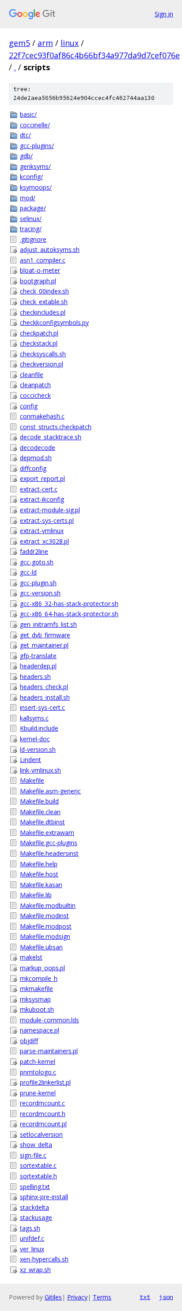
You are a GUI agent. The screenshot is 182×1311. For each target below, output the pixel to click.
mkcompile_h (38, 978)
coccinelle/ (35, 125)
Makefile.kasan (41, 884)
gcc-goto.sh (36, 562)
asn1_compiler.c (42, 260)
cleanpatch (35, 385)
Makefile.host (39, 874)
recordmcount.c (42, 1103)
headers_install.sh (45, 697)
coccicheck (35, 395)
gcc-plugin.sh (38, 583)
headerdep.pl (38, 666)
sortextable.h (38, 1176)
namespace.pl (39, 1030)
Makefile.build (39, 801)
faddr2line (34, 551)
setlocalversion (41, 1134)
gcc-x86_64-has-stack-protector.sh (69, 614)
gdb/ (26, 156)
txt (145, 1297)
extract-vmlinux (42, 530)
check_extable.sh (44, 301)
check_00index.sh (44, 291)
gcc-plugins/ (37, 145)
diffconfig (33, 468)
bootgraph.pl (38, 281)
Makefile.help (38, 864)
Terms (102, 1297)
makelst (31, 957)
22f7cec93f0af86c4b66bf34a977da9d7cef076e (94, 55)
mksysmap (35, 999)
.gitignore (33, 239)
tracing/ (31, 229)
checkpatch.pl (39, 333)
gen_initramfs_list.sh (48, 624)
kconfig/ (31, 176)
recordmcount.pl (43, 1124)
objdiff (29, 1041)
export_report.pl (42, 478)
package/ (33, 208)
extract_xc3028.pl (44, 541)
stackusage (36, 1217)
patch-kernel (37, 1061)
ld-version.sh (38, 749)
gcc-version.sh (40, 593)
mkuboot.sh (37, 1009)
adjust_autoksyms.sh (50, 249)
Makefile (32, 780)
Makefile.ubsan (41, 947)
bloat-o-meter (40, 270)
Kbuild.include (39, 728)
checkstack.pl (38, 343)
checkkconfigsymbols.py (54, 322)
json (166, 1297)
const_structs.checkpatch (55, 427)
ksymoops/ (36, 187)
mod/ (27, 198)
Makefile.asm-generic (50, 791)
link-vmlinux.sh (40, 770)
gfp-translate (38, 656)
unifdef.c (32, 1238)
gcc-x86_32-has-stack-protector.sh (69, 603)
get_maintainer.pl (44, 645)
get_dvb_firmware (45, 635)
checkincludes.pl (42, 312)
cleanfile (31, 374)
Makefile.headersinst (49, 853)
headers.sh (35, 676)
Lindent (30, 759)
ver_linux (32, 1249)
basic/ (28, 114)
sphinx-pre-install (44, 1197)
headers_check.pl (44, 686)
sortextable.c (38, 1165)
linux (70, 43)
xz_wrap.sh (35, 1269)
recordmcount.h (42, 1113)
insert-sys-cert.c (42, 707)
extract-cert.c (38, 489)
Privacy (77, 1297)
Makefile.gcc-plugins (48, 842)
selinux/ (31, 218)
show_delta (36, 1144)
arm (45, 43)
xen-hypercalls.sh (44, 1259)
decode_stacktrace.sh (50, 437)
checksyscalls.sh (43, 354)
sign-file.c (33, 1155)
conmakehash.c (42, 416)
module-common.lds (49, 1020)
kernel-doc (35, 739)
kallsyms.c (34, 718)
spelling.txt (35, 1186)
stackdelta (34, 1207)
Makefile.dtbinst (42, 822)
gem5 (19, 43)
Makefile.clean (40, 812)
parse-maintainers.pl (49, 1051)
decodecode (37, 447)
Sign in (164, 14)
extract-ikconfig (42, 499)
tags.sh (30, 1228)
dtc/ (25, 135)
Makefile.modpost (46, 926)
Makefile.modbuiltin (48, 905)
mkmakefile (36, 988)
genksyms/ (35, 166)
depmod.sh (36, 458)
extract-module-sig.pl (50, 510)
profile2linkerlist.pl (45, 1082)
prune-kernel (38, 1093)
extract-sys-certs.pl (47, 520)
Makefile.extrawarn (47, 832)
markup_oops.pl (42, 968)
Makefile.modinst (44, 915)
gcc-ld (28, 572)
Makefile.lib (36, 895)
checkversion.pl (41, 364)
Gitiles (53, 1297)
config (29, 406)
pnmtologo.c (38, 1072)
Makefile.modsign (45, 936)
